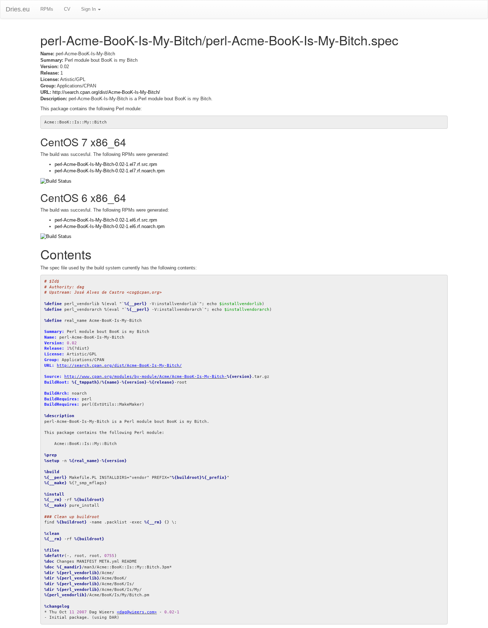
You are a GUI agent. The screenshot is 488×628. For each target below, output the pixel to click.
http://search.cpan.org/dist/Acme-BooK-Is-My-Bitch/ (106, 92)
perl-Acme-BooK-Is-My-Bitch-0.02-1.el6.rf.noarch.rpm (110, 226)
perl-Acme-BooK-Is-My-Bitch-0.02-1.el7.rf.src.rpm (106, 164)
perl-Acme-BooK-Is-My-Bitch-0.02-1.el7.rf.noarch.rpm (110, 170)
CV (67, 9)
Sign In (89, 9)
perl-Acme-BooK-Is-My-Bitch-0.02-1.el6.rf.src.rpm (106, 220)
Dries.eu (18, 9)
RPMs (46, 9)
